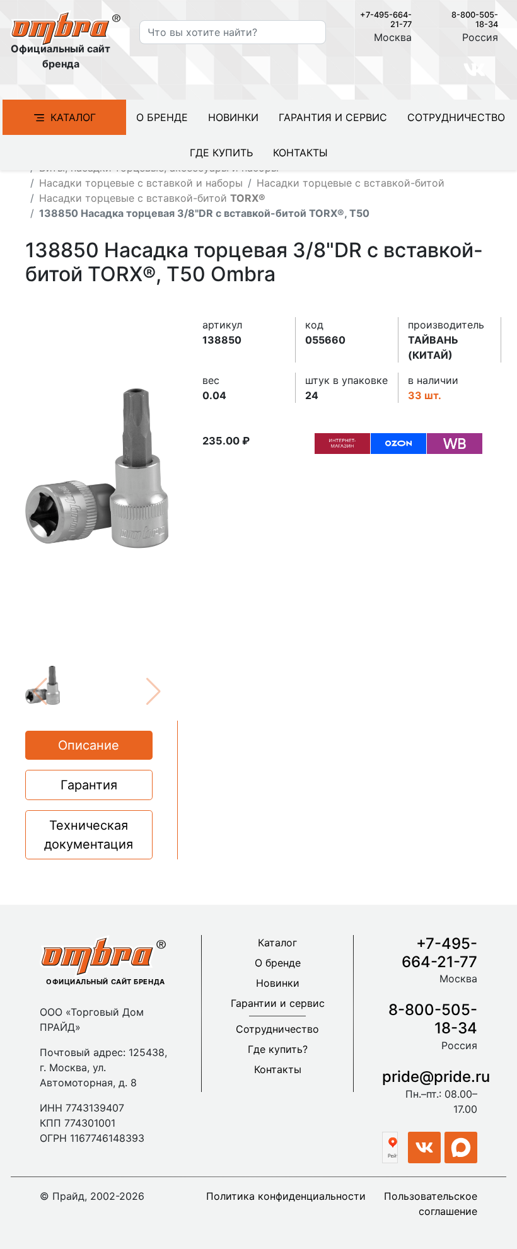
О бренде (162, 117)
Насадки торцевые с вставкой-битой (350, 183)
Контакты (300, 152)
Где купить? (278, 1049)
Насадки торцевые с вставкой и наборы (141, 183)
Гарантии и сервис (278, 1003)
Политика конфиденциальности (286, 1196)
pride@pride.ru (436, 1076)
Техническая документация (88, 835)
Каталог (73, 117)
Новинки (233, 117)
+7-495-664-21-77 (439, 952)
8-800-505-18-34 (432, 1019)
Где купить (221, 152)
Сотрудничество (456, 117)
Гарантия (89, 785)
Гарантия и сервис (333, 117)
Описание (88, 745)
